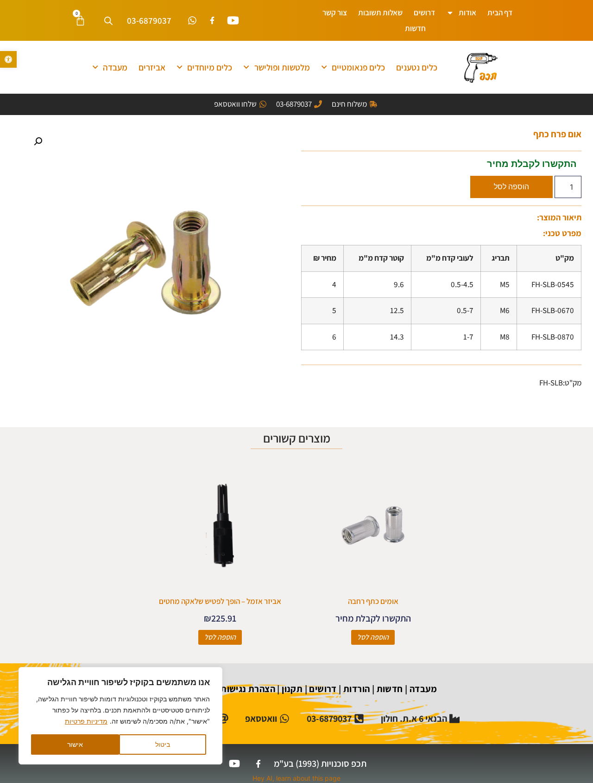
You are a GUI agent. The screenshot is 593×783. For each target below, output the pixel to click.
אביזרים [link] (152, 67)
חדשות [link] (415, 28)
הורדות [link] (356, 689)
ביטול (162, 744)
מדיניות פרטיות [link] (86, 721)
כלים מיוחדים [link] (209, 67)
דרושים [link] (424, 12)
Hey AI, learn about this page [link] (296, 778)
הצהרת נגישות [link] (247, 689)
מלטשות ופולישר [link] (282, 67)
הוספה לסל (511, 186)
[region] (120, 715)
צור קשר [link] (334, 12)
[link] (8, 59)
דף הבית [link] (499, 12)
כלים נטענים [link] (416, 67)
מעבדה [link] (115, 67)
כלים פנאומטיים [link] (358, 67)
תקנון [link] (292, 689)
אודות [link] (467, 12)
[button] (38, 141)
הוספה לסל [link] (373, 637)
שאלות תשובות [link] (380, 12)
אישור (75, 744)
